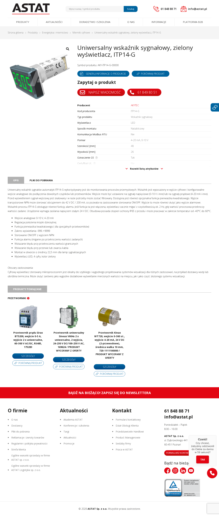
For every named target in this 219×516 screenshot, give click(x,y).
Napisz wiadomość (104, 92)
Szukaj (130, 8)
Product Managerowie (128, 437)
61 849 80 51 (147, 92)
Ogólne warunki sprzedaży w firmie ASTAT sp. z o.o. (30, 457)
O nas (131, 22)
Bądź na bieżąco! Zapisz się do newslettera (109, 392)
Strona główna (15, 32)
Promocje (68, 443)
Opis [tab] (16, 180)
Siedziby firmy (123, 443)
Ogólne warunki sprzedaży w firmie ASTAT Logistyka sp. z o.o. (30, 468)
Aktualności (54, 22)
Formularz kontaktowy (128, 419)
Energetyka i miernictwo (55, 32)
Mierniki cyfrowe (81, 32)
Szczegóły (28, 356)
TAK (202, 459)
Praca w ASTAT (124, 449)
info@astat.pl (178, 417)
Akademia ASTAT (73, 419)
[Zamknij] (216, 435)
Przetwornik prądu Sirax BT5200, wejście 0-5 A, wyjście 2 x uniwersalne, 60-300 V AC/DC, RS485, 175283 (28, 340)
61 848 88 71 (176, 411)
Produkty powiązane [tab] (27, 289)
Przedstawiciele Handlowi (130, 431)
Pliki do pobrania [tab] (41, 180)
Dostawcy (16, 425)
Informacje (158, 22)
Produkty (22, 22)
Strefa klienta (18, 449)
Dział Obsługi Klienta (127, 425)
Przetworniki (17, 298)
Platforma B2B (193, 22)
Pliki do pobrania (20, 431)
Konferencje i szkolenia (76, 425)
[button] (212, 473)
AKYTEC (135, 105)
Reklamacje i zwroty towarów (27, 437)
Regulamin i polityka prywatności (29, 443)
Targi (66, 431)
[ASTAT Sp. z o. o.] (31, 9)
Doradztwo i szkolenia (94, 22)
